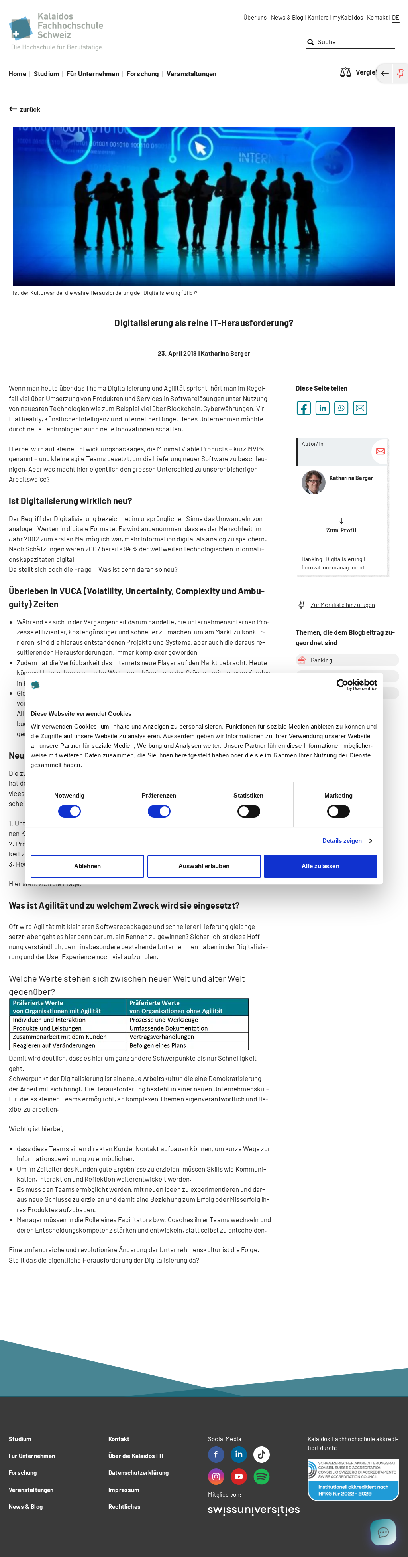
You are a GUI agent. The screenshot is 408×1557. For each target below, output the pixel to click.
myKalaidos (348, 17)
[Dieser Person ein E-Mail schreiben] (379, 451)
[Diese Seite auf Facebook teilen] (304, 408)
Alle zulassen (320, 866)
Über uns (255, 17)
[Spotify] (261, 1476)
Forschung (143, 73)
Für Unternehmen (93, 73)
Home (17, 73)
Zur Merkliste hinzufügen (343, 604)
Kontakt (377, 17)
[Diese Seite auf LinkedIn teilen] (322, 408)
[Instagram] (216, 1476)
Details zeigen (342, 840)
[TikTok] (261, 1454)
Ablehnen (87, 866)
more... (341, 506)
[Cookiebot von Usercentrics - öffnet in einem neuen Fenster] (342, 685)
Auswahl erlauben (204, 866)
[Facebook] (216, 1454)
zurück (30, 109)
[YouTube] (239, 1476)
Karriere (318, 17)
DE (395, 17)
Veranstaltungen (192, 73)
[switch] (159, 811)
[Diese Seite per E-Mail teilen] (360, 408)
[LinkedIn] (239, 1454)
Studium (46, 73)
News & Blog (287, 17)
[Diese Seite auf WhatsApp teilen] (341, 408)
